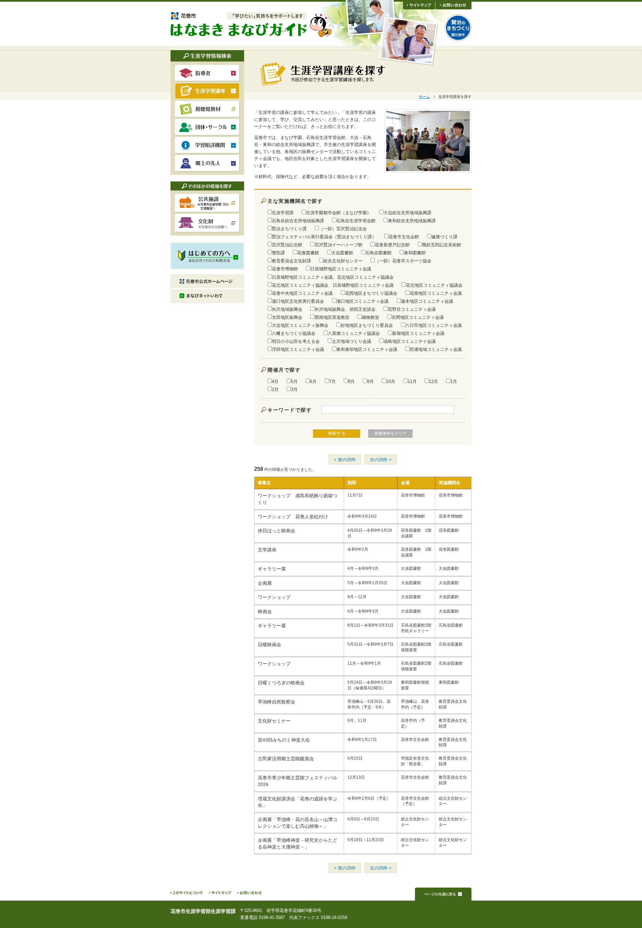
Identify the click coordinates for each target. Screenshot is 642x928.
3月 (294, 389)
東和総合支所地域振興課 (412, 220)
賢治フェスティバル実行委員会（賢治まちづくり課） (324, 236)
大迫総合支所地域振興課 (407, 212)
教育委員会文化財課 (291, 260)
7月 (332, 381)
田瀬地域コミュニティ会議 (436, 349)
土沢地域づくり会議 (351, 341)
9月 (370, 381)
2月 (275, 389)
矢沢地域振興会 (287, 309)
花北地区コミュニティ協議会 (434, 285)
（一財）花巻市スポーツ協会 (403, 260)
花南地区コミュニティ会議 (436, 293)
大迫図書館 (342, 252)
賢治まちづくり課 (289, 228)
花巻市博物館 (285, 268)
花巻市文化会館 (404, 236)
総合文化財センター (342, 260)
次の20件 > (381, 459)
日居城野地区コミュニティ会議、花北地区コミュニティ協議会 (333, 277)
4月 (275, 381)
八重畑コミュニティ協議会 (354, 333)
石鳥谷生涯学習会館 (356, 220)
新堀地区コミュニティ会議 (418, 333)
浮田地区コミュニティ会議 (298, 349)
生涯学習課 (283, 212)
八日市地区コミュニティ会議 (433, 325)
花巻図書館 (308, 252)
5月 (294, 381)
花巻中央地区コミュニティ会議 (302, 293)
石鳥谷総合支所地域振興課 (298, 220)
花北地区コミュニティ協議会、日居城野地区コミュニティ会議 (333, 285)
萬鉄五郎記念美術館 (441, 244)
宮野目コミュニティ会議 (412, 309)
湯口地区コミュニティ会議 (362, 301)
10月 (390, 381)
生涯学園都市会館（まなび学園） (338, 212)
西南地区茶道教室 (332, 317)
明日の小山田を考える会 (296, 341)
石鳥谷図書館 (378, 252)
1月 (453, 381)
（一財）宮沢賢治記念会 (343, 228)
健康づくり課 (444, 236)
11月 (412, 381)
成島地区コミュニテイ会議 (410, 341)
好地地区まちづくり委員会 (367, 325)
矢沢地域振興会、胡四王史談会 (345, 309)
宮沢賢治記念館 (287, 244)
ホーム (424, 97)
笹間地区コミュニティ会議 (418, 317)
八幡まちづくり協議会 (293, 333)
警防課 (278, 252)
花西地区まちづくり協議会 (371, 293)
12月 (433, 381)
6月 (313, 381)
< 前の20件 (345, 459)
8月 (351, 381)
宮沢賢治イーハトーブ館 (338, 244)
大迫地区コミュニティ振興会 (300, 325)
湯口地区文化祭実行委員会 (298, 301)
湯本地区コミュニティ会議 (427, 301)
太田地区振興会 (287, 317)
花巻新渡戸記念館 (392, 244)
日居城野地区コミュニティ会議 (340, 268)
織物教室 (370, 317)
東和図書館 (415, 252)
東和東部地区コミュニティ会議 (366, 349)
